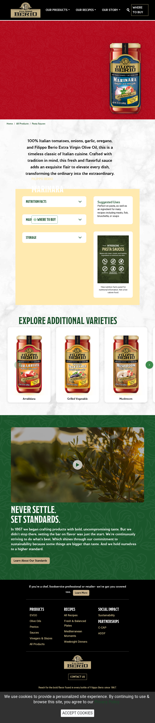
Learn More (81, 592)
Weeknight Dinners (75, 641)
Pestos (34, 627)
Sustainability (106, 615)
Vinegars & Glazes (41, 638)
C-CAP (102, 627)
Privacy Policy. (107, 701)
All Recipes (71, 615)
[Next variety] (149, 365)
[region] (77, 365)
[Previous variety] (18, 365)
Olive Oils (35, 621)
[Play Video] (77, 464)
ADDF (102, 633)
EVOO (33, 615)
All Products (37, 644)
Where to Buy (138, 10)
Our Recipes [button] (85, 10)
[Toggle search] (128, 10)
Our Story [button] (110, 10)
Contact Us (77, 676)
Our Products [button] (57, 10)
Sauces (34, 632)
